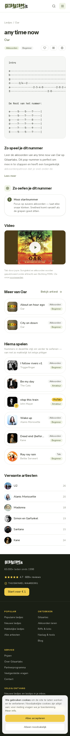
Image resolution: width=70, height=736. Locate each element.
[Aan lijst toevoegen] (53, 47)
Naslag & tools (46, 634)
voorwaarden (16, 277)
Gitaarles (43, 617)
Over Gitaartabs (13, 661)
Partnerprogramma (15, 667)
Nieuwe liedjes (12, 623)
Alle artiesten (12, 634)
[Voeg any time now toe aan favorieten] (44, 48)
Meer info (10, 710)
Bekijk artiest (49, 292)
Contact (8, 679)
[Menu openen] (62, 6)
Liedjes (8, 22)
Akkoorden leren (47, 623)
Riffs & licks (44, 629)
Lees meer (10, 176)
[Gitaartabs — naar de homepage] (16, 6)
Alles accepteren (35, 718)
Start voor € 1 (17, 591)
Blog (40, 640)
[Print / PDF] (62, 47)
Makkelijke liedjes (14, 629)
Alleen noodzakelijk (35, 727)
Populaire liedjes (13, 617)
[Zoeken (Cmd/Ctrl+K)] (54, 6)
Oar (17, 22)
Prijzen (8, 655)
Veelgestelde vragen (16, 673)
